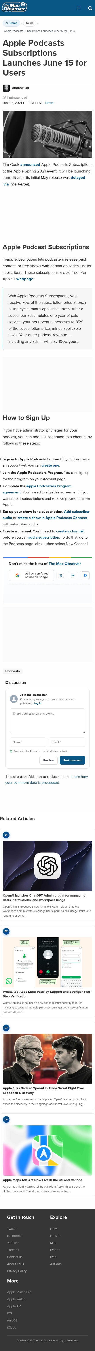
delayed (78, 177)
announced (30, 164)
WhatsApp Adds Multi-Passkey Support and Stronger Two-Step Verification (47, 994)
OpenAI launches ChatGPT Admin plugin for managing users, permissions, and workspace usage (44, 898)
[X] (61, 575)
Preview (48, 760)
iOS (9, 1313)
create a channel (70, 531)
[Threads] (73, 575)
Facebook (14, 1235)
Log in (37, 703)
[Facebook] (85, 575)
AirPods (56, 1263)
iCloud (11, 1327)
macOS (12, 1320)
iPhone (55, 1249)
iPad (53, 1256)
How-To (56, 1235)
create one (50, 465)
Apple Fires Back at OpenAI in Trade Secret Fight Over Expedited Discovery (43, 1090)
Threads (13, 1249)
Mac (53, 1242)
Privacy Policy (17, 1270)
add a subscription (43, 537)
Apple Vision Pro (19, 1292)
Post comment (72, 760)
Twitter (12, 1228)
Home (13, 23)
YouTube (13, 1242)
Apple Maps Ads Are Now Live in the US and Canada (42, 1180)
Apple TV (14, 1306)
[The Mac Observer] (14, 8)
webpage (24, 279)
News (29, 23)
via (6, 184)
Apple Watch (16, 1299)
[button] (79, 8)
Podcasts (12, 671)
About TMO (15, 1263)
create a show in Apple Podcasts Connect (52, 518)
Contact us (14, 1256)
